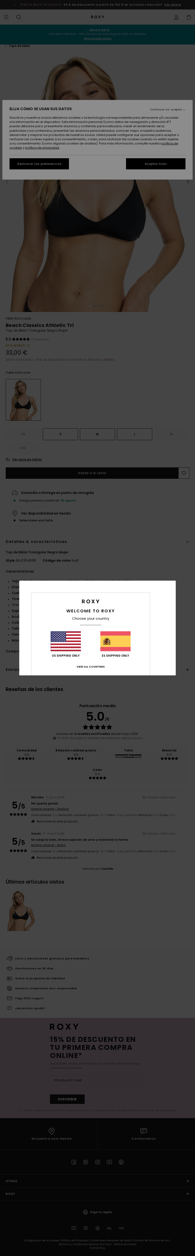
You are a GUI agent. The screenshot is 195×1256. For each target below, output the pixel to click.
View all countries (91, 667)
